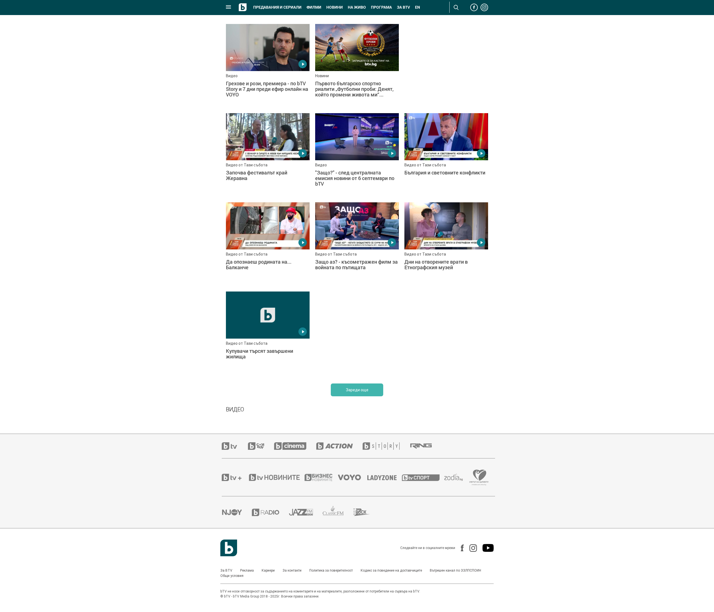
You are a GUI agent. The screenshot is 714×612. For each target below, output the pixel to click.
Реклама (247, 570)
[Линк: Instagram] (470, 548)
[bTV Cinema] (295, 446)
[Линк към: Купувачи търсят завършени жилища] (268, 333)
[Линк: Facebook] (459, 548)
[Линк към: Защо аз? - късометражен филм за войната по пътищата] (357, 244)
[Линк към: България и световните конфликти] (446, 155)
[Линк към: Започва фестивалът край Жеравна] (268, 155)
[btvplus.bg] (235, 477)
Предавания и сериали (277, 7)
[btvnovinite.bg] (276, 477)
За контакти (292, 570)
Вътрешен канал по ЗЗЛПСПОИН (455, 570)
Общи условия (231, 576)
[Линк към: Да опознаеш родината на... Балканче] (268, 244)
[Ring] (425, 446)
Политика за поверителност (331, 570)
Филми (314, 7)
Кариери (268, 570)
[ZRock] (366, 512)
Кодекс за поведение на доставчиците (391, 570)
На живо (357, 7)
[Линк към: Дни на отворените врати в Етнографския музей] (446, 244)
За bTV (403, 7)
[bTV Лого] (228, 548)
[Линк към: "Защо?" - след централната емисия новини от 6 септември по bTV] (357, 155)
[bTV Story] (386, 446)
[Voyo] (352, 477)
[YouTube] (485, 547)
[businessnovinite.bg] (321, 477)
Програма (381, 7)
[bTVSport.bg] (423, 477)
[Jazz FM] (306, 512)
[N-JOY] (237, 512)
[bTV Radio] (270, 512)
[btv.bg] (235, 446)
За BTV (226, 570)
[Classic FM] (338, 512)
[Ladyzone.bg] (384, 477)
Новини (334, 7)
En (417, 7)
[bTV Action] (339, 446)
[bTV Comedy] (261, 446)
